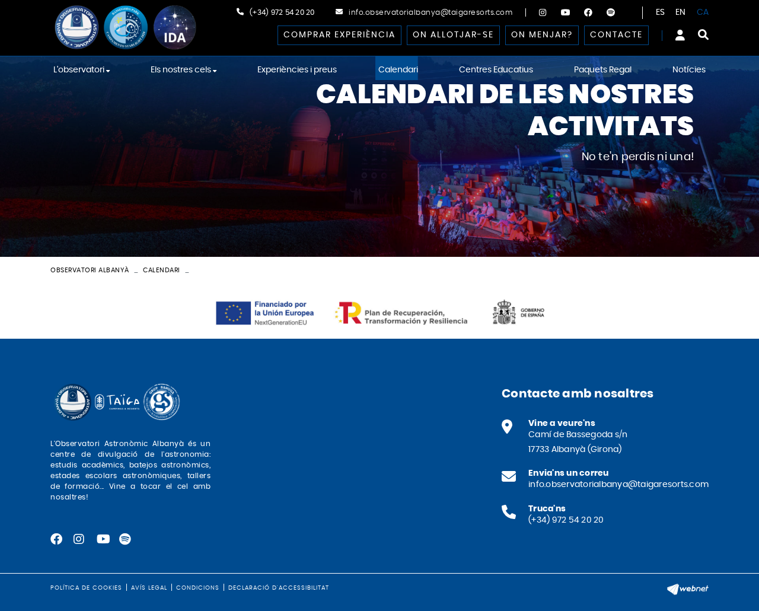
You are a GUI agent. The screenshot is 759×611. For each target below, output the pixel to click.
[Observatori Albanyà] (124, 27)
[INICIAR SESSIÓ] (680, 35)
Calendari (161, 270)
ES (660, 12)
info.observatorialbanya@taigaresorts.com (430, 12)
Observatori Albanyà (89, 270)
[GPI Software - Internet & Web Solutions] (688, 588)
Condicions (197, 588)
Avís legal (149, 588)
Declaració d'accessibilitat (278, 588)
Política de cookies (86, 588)
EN (680, 12)
